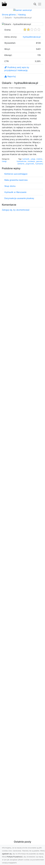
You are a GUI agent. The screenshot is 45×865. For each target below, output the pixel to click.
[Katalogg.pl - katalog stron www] (4, 4)
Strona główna (9, 14)
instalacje (31, 161)
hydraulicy (39, 164)
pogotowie (30, 164)
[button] (35, 4)
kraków (40, 159)
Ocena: (7, 29)
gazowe (39, 161)
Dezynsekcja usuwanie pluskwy (19, 198)
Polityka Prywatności (14, 857)
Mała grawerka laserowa (16, 180)
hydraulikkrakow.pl (32, 37)
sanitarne (21, 164)
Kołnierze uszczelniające (15, 174)
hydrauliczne (22, 161)
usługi (33, 159)
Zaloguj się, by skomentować (16, 210)
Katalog (22, 14)
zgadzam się (7, 854)
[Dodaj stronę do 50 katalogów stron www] (22, 10)
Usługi (4, 161)
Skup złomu (10, 186)
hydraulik (26, 159)
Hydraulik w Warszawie (15, 192)
